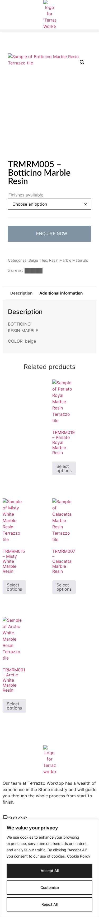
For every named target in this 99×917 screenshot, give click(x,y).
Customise (49, 887)
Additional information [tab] (61, 293)
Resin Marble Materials (68, 260)
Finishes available (25, 195)
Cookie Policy (78, 856)
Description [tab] (21, 293)
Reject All (49, 904)
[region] (49, 868)
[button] (49, 30)
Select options (64, 468)
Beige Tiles (38, 260)
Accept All (50, 870)
